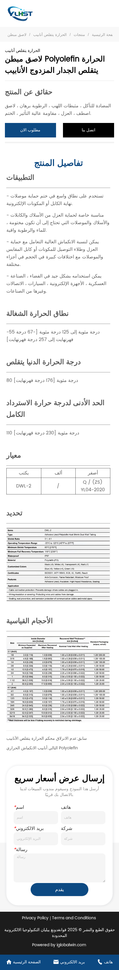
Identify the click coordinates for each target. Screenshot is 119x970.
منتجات (79, 34)
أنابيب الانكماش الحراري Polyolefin (42, 748)
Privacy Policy (35, 918)
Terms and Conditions (74, 918)
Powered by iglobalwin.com (59, 945)
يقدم (59, 889)
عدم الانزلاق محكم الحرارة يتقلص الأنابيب (41, 738)
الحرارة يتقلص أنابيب (50, 34)
